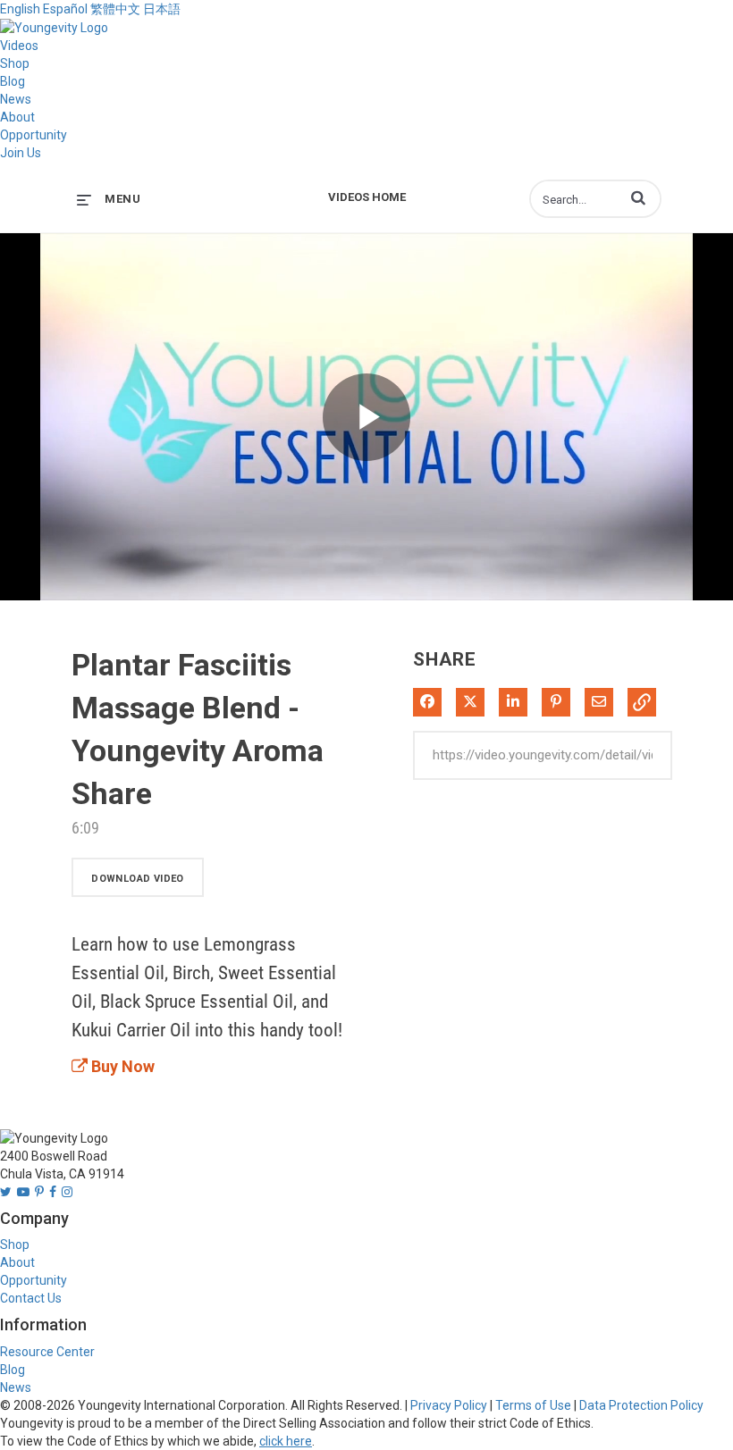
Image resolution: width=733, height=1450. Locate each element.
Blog (12, 81)
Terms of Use (533, 1405)
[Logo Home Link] (54, 27)
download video (137, 878)
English (20, 9)
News (15, 99)
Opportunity (33, 135)
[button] (638, 197)
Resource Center (47, 1352)
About (17, 117)
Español (65, 9)
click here (285, 1441)
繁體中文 (115, 9)
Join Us (20, 153)
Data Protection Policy (641, 1405)
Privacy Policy (448, 1405)
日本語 (162, 9)
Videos (19, 45)
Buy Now (121, 1066)
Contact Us (31, 1298)
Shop (14, 63)
